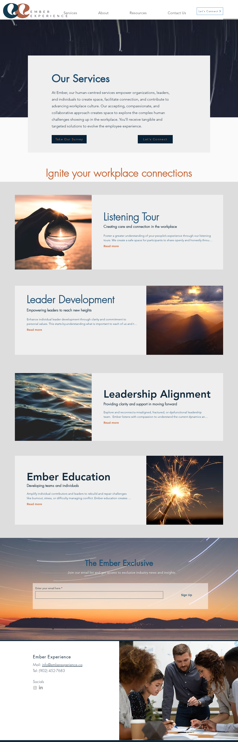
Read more (111, 246)
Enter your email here (47, 588)
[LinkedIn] (40, 687)
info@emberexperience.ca (62, 664)
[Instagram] (35, 687)
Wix (99, 725)
